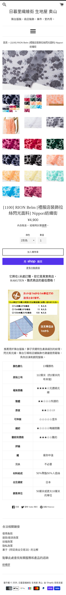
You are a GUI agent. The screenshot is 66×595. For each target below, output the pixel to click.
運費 (44, 225)
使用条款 (7, 533)
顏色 (28, 235)
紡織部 (6, 564)
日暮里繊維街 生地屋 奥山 (33, 11)
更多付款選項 (33, 268)
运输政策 (7, 541)
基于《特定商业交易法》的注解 (20, 549)
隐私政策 (7, 545)
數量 (42, 235)
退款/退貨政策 (10, 537)
